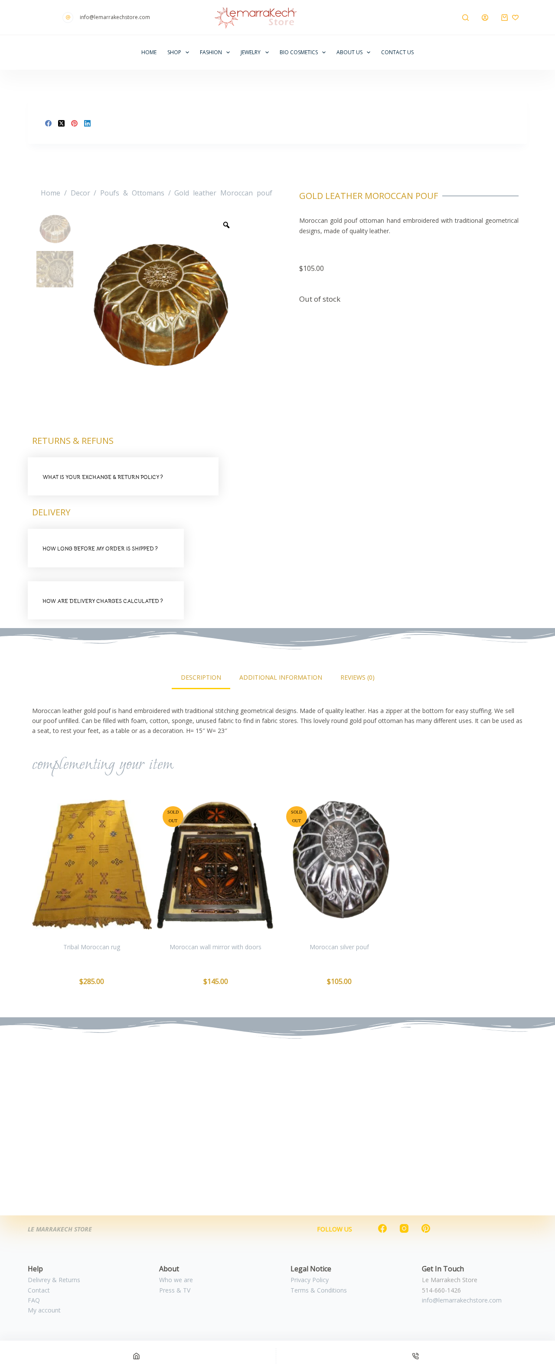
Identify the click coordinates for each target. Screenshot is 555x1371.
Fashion (211, 52)
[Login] (485, 17)
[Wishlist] (515, 17)
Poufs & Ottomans (132, 193)
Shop (174, 52)
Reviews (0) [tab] (357, 677)
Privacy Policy (310, 1280)
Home (149, 52)
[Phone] (415, 1356)
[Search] (465, 17)
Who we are (176, 1280)
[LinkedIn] (87, 123)
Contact (39, 1290)
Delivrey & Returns (54, 1280)
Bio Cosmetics (299, 52)
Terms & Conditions (319, 1290)
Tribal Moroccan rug (91, 947)
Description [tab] (201, 677)
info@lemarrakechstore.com (462, 1300)
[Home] (136, 1356)
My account (44, 1310)
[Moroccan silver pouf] (339, 865)
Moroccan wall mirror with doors (215, 947)
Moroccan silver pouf (339, 947)
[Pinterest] (74, 123)
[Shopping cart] (504, 17)
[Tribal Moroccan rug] (92, 865)
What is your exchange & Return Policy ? (102, 477)
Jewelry (251, 52)
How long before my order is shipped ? (100, 548)
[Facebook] (48, 123)
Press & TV (174, 1290)
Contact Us (397, 52)
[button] (123, 476)
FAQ (34, 1300)
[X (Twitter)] (61, 123)
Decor (80, 193)
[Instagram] (404, 1228)
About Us (349, 52)
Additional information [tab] (280, 677)
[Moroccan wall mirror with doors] (216, 865)
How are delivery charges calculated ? (102, 601)
